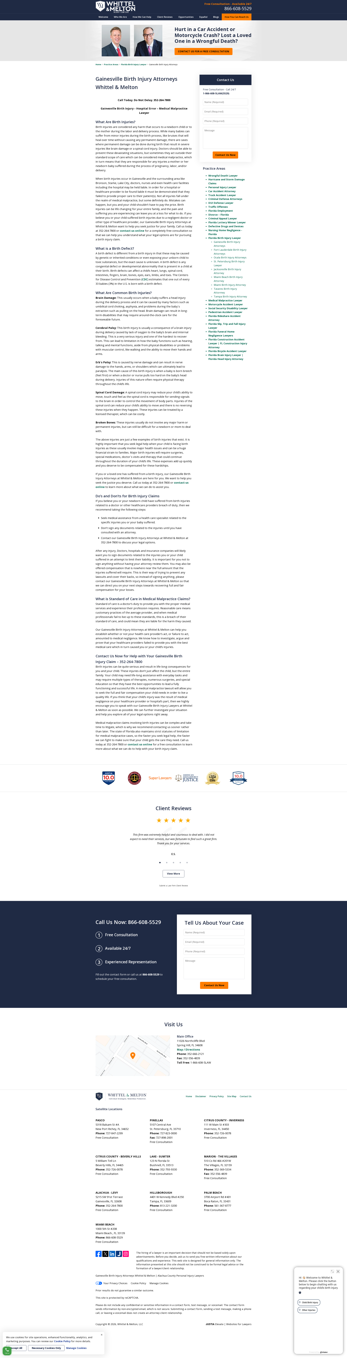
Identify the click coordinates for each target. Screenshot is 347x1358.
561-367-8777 (222, 1205)
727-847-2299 (114, 1133)
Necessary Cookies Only (46, 1348)
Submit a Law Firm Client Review (173, 885)
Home (98, 64)
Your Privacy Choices (115, 1283)
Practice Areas (111, 64)
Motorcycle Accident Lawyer (225, 304)
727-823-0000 (168, 1133)
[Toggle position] (332, 1271)
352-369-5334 (222, 1169)
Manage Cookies (159, 1283)
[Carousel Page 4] (180, 862)
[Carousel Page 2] (166, 862)
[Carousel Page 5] (187, 862)
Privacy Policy (217, 1096)
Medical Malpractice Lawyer (225, 300)
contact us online (132, 231)
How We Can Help (142, 16)
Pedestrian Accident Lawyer (225, 312)
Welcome (103, 16)
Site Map (231, 1096)
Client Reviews (165, 16)
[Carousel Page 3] (173, 862)
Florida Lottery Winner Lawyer (227, 222)
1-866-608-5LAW (200, 1062)
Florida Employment (220, 210)
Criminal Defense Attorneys (225, 199)
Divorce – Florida (218, 214)
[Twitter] (105, 1254)
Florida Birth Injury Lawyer (133, 64)
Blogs (216, 16)
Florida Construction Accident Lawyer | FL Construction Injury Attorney (227, 343)
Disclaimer (200, 1096)
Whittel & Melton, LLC (130, 1324)
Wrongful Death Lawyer (223, 175)
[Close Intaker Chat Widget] (338, 1271)
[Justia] (119, 1254)
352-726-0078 (222, 1133)
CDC (145, 279)
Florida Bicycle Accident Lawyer (227, 351)
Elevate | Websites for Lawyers (228, 1324)
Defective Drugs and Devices (225, 226)
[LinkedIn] (112, 1254)
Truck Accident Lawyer (222, 195)
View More (173, 873)
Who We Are (120, 16)
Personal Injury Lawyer (222, 187)
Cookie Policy (138, 1283)
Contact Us (245, 1096)
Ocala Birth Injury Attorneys (230, 257)
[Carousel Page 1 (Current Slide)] (160, 862)
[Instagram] (126, 1254)
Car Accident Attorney (221, 191)
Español (203, 16)
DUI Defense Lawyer (220, 202)
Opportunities (186, 16)
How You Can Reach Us (237, 16)
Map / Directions (188, 1049)
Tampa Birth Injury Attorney (230, 296)
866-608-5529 (237, 8)
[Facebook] (99, 1254)
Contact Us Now (225, 155)
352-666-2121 (195, 1054)
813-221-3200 (168, 1205)
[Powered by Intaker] (324, 1352)
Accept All (16, 1348)
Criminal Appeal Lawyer (222, 218)
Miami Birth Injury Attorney (230, 284)
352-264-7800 (114, 1205)
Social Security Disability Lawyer (228, 308)
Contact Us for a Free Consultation (203, 51)
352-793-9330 (168, 1169)
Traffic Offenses (218, 206)
